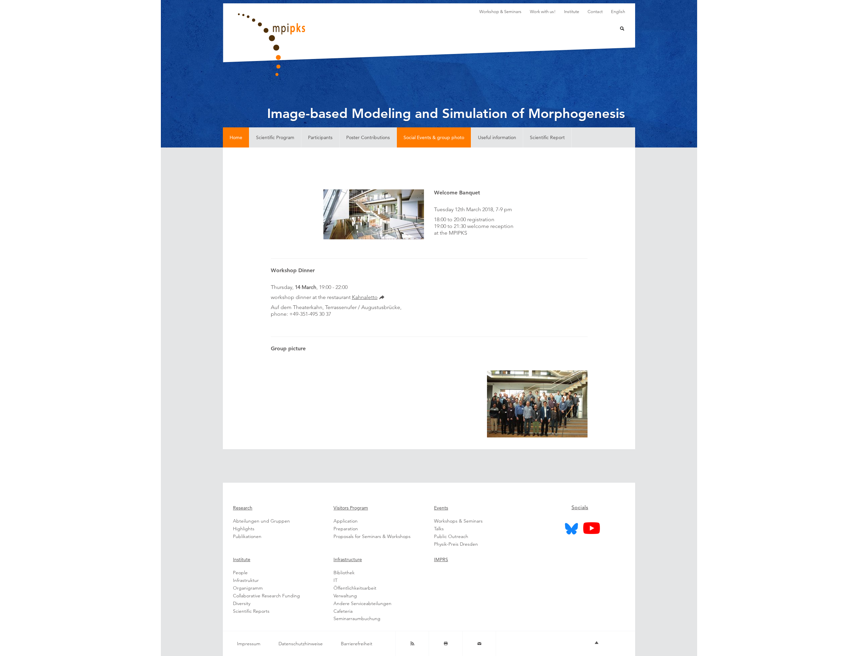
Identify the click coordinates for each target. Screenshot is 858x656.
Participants (320, 137)
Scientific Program (275, 137)
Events (441, 508)
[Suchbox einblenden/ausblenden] (618, 29)
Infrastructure (347, 559)
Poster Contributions (368, 137)
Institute (571, 11)
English (618, 11)
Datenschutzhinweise (301, 644)
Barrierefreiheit (356, 644)
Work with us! (543, 11)
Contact (595, 11)
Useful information (497, 137)
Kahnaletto (365, 297)
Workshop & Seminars (500, 11)
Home (236, 137)
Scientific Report (547, 137)
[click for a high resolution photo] (537, 403)
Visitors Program (350, 508)
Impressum (248, 644)
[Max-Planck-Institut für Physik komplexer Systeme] (305, 44)
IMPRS (441, 559)
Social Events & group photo (434, 137)
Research (242, 508)
